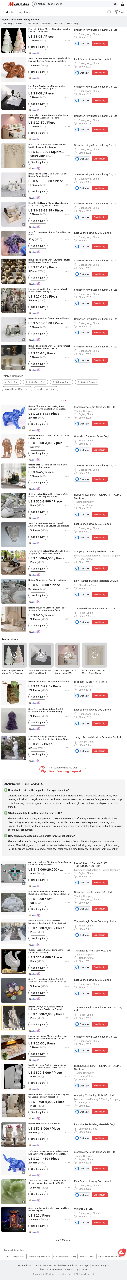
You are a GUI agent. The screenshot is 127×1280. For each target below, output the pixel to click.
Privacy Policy (71, 1269)
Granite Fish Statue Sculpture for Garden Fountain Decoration (48, 1095)
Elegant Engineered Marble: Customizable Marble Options (47, 1037)
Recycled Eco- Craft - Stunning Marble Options (49, 261)
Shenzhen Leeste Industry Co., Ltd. (93, 892)
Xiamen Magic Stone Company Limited (95, 921)
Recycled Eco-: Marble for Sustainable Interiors (48, 116)
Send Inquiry (38, 47)
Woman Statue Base (44, 1123)
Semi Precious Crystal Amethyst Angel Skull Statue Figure (48, 524)
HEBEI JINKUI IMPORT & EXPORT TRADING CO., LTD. (97, 496)
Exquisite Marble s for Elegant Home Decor (49, 30)
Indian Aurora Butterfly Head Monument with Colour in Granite (47, 921)
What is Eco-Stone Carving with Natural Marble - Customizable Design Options (41, 671)
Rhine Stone (46, 24)
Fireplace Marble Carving (65, 1256)
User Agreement (54, 1269)
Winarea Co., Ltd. (83, 1208)
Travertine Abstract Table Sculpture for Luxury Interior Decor (47, 609)
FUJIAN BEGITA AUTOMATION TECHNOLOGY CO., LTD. (91, 864)
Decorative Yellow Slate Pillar (48, 681)
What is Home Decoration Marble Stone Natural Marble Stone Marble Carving (94, 671)
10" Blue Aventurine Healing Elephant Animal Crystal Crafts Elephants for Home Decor (48, 1152)
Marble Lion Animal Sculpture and (48, 436)
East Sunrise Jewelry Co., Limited (92, 59)
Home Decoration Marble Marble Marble (47, 145)
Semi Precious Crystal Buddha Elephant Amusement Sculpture (49, 59)
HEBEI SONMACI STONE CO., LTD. (92, 682)
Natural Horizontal (13, 382)
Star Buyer (84, 1265)
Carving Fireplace (58, 382)
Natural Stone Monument (109, 1256)
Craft (48, 318)
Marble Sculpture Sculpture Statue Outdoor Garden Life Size (47, 1066)
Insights (105, 1265)
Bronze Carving (87, 1256)
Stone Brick (20, 24)
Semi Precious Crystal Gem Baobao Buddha (45, 710)
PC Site (95, 1265)
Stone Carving (58, 24)
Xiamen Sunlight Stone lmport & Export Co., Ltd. (98, 1009)
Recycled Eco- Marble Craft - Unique (47, 174)
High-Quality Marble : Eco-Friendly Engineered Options (48, 204)
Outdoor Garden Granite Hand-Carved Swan (49, 951)
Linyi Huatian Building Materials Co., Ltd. (96, 580)
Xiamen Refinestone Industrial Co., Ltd (95, 608)
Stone (108, 382)
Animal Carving (36, 382)
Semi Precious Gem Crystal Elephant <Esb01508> (47, 1181)
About (42, 1269)
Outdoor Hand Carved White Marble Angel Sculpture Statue (48, 495)
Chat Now (84, 43)
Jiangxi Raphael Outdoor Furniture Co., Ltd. (97, 737)
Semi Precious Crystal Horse (49, 233)
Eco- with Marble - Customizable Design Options (47, 87)
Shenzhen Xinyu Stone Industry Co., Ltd (95, 29)
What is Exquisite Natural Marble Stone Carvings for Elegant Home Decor (14, 671)
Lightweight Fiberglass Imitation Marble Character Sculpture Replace (48, 737)
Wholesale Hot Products (65, 1265)
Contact (84, 1269)
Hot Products (24, 1265)
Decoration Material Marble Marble (48, 465)
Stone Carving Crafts (14, 1256)
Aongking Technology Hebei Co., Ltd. (94, 551)
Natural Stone (11, 388)
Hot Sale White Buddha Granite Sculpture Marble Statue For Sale (49, 892)
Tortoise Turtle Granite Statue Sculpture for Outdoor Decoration (49, 552)
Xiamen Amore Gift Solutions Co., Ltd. (95, 407)
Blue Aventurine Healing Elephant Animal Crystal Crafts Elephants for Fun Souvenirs (46, 407)
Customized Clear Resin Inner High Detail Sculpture (48, 1209)
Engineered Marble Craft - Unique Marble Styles (47, 290)
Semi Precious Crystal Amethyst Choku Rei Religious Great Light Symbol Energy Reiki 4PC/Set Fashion (47, 980)
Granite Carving (72, 24)
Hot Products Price (42, 1265)
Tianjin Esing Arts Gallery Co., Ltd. (92, 950)
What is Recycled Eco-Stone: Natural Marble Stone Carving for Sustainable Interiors (65, 671)
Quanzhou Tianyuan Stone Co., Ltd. (93, 436)
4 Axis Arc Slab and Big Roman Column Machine (49, 863)
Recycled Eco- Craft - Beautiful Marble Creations (49, 347)
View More (62, 1240)
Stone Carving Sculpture (38, 1256)
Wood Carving (7, 24)
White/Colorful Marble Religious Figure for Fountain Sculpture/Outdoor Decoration (45, 1007)
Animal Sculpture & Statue (47, 580)
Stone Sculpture (33, 24)
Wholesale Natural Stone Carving (87, 382)
